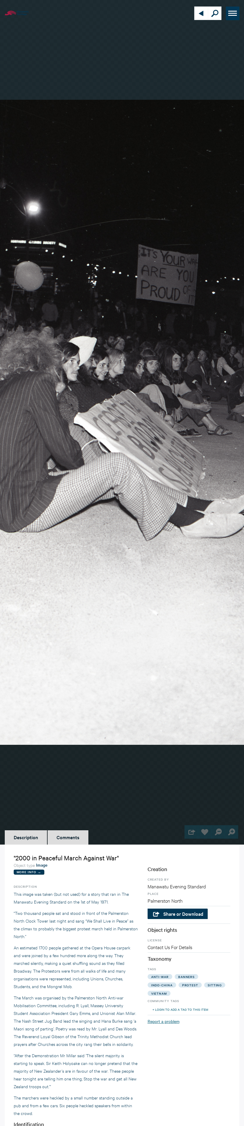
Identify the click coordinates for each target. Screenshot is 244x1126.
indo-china (162, 985)
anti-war (160, 976)
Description (26, 837)
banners (186, 976)
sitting (215, 985)
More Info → (29, 872)
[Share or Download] (191, 832)
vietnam (159, 993)
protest (190, 985)
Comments (68, 837)
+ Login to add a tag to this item (180, 1009)
